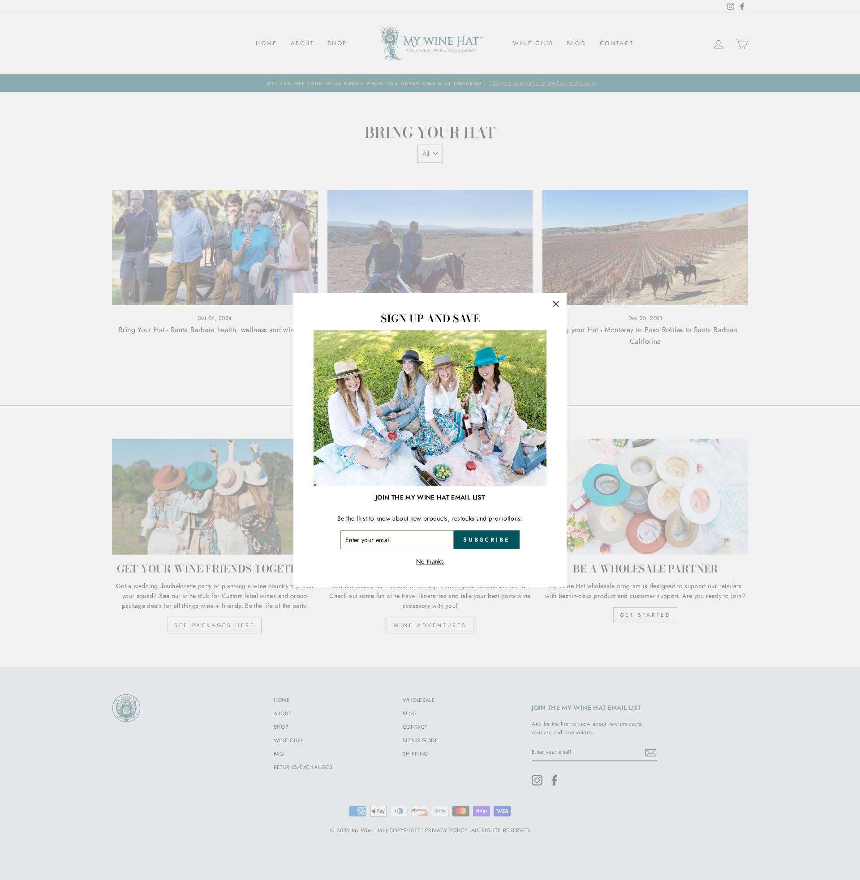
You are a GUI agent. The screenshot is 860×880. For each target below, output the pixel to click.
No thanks (430, 561)
